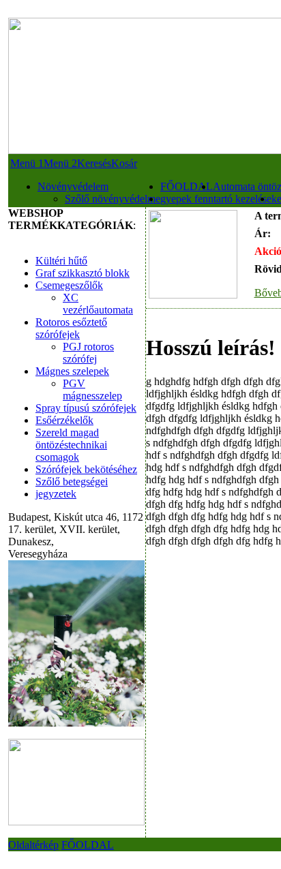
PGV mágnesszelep (92, 389)
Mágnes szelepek (72, 371)
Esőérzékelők (64, 420)
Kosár (124, 163)
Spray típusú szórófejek (85, 408)
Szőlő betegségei (71, 481)
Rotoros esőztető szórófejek (71, 328)
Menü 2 (60, 163)
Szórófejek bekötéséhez (86, 469)
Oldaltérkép (33, 845)
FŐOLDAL (186, 186)
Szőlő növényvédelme (112, 198)
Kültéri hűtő (61, 260)
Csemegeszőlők (69, 285)
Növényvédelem (73, 186)
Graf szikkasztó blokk (82, 273)
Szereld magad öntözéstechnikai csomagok (71, 445)
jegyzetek (55, 494)
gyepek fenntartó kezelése (215, 198)
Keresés (94, 163)
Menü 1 (27, 163)
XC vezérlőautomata (98, 304)
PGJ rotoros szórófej (88, 353)
